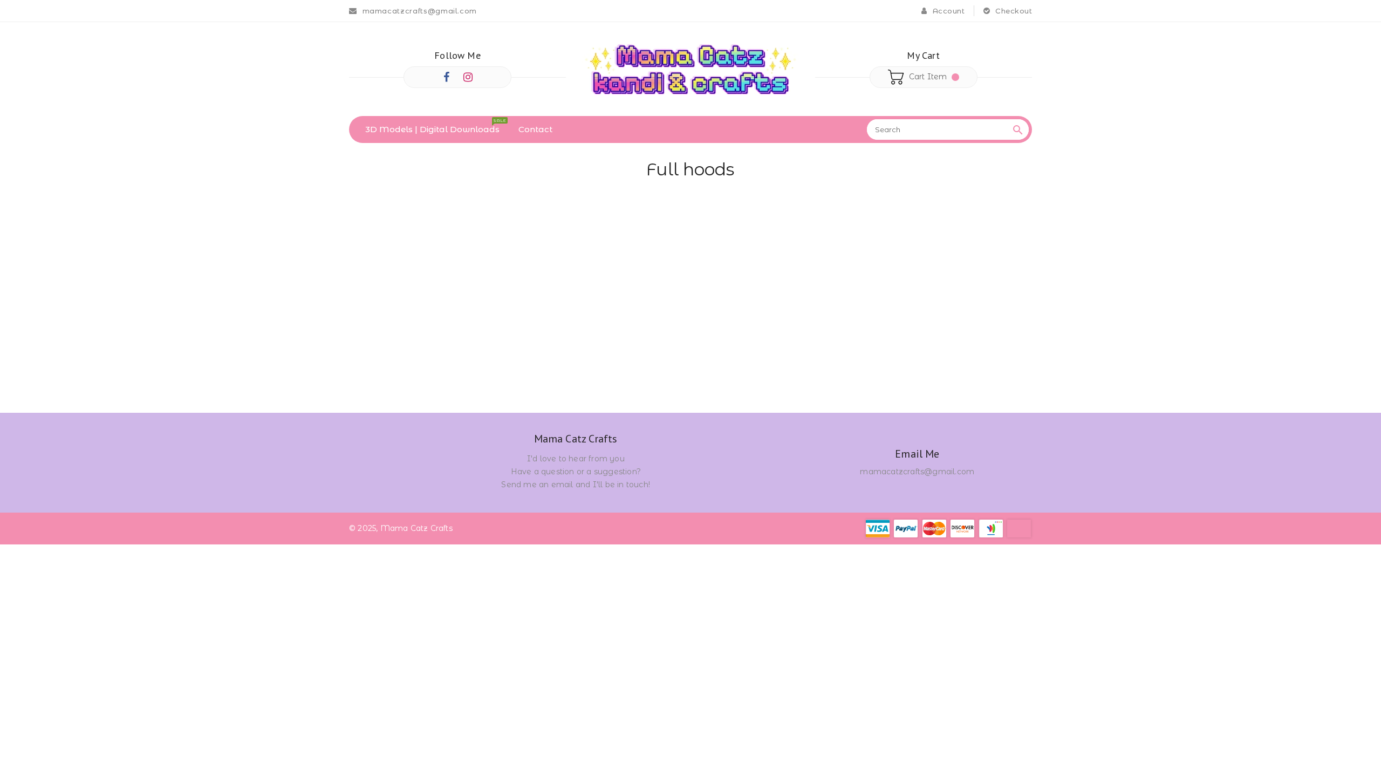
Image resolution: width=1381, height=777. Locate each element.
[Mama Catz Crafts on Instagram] (468, 77)
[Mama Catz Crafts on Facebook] (446, 77)
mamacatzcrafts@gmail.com (917, 471)
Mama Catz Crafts (576, 439)
